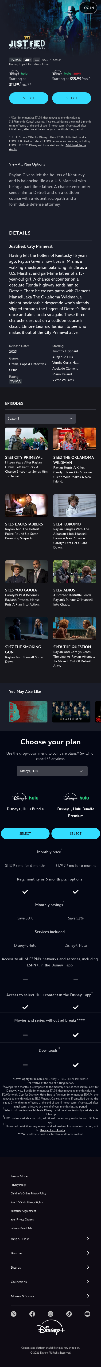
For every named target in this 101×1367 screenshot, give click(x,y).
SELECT (29, 98)
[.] (13, 1314)
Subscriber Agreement (23, 1211)
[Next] (93, 711)
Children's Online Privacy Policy (28, 1193)
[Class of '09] (71, 712)
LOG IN (88, 8)
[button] (50, 1239)
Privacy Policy (18, 1184)
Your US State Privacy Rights (27, 1202)
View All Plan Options (27, 164)
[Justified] (28, 712)
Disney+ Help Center (52, 1130)
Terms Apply (21, 1079)
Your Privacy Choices (22, 1219)
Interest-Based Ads (21, 1228)
